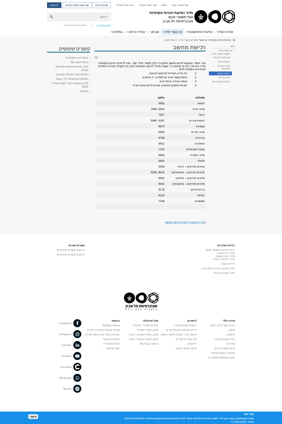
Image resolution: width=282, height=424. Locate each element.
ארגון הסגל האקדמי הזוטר (143, 339)
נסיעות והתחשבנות (200, 32)
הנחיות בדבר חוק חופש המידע (102, 334)
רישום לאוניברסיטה (186, 325)
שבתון (155, 32)
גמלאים (117, 32)
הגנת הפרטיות (111, 343)
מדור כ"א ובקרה (226, 253)
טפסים (84, 91)
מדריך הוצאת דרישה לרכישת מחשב (185, 222)
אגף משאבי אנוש (180, 5)
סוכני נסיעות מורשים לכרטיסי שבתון (71, 68)
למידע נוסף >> (238, 421)
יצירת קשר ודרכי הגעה (222, 325)
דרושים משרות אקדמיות (71, 249)
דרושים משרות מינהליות (71, 254)
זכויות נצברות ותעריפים (224, 67)
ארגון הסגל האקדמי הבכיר (143, 334)
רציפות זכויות (224, 61)
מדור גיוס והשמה (225, 256)
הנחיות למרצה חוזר (221, 81)
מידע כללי (229, 320)
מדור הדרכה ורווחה (224, 259)
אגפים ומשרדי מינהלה (145, 325)
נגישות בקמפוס (111, 325)
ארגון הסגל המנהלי (147, 329)
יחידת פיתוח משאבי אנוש (220, 249)
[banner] (141, 18)
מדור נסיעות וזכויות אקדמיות (218, 268)
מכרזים (231, 343)
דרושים (231, 334)
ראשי (232, 46)
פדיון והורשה (224, 77)
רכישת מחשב (223, 73)
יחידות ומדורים (226, 245)
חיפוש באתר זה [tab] (103, 25)
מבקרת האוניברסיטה (223, 352)
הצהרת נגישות (111, 339)
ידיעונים (192, 343)
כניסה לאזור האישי (186, 348)
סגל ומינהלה (150, 320)
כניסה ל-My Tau (149, 343)
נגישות (116, 320)
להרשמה (54, 5)
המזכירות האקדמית (77, 57)
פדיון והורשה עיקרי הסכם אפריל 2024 (70, 85)
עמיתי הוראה (137, 32)
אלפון (164, 5)
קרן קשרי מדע (173, 32)
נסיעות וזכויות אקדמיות (233, 40)
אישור (33, 416)
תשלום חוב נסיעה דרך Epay (72, 78)
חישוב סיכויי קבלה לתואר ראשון (179, 334)
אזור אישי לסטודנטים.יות (77, 5)
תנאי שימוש (113, 348)
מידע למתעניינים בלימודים (181, 329)
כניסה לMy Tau (79, 62)
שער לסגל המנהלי (125, 5)
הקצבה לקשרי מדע (221, 54)
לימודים (192, 320)
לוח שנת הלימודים (186, 339)
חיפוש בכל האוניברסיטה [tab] (75, 25)
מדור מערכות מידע (224, 272)
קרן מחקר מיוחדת (221, 57)
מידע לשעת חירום (224, 348)
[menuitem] (180, 5)
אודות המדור (225, 32)
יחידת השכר (228, 263)
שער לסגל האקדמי (148, 5)
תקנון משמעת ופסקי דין (221, 357)
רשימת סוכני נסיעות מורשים (72, 74)
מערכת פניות (101, 5)
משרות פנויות (76, 245)
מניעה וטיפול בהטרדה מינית (103, 329)
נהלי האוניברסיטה (225, 339)
